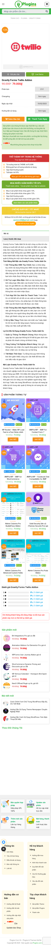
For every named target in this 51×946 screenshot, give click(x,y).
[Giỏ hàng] (47, 4)
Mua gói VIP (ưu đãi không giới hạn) (25, 176)
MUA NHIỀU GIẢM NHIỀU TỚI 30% (25, 183)
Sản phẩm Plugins (38, 908)
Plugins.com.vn (38, 943)
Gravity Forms (34, 18)
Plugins (24, 18)
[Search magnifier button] (46, 11)
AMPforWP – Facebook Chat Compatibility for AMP (38, 478)
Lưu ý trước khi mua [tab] (12, 239)
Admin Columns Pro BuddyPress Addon (13, 525)
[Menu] (3, 4)
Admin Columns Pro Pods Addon (38, 572)
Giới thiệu (10, 852)
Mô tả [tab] (6, 233)
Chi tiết (13, 439)
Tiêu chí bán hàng (13, 856)
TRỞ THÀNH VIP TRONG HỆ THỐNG (25, 157)
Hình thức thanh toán (39, 863)
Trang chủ (15, 18)
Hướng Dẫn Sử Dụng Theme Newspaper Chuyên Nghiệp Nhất (28, 710)
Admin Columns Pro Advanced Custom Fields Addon (13, 573)
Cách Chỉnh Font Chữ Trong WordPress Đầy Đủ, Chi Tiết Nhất (28, 703)
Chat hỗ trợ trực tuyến (25, 223)
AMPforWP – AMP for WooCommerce (13, 478)
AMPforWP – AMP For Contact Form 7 (38, 431)
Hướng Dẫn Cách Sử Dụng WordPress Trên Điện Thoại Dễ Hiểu (28, 718)
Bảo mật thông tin (13, 864)
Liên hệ (9, 868)
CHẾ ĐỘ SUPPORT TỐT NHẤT (25, 209)
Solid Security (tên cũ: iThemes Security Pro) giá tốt (38, 526)
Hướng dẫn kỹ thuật (13, 904)
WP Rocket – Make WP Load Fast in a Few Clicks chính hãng (13, 432)
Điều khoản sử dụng (14, 860)
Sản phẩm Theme (38, 904)
